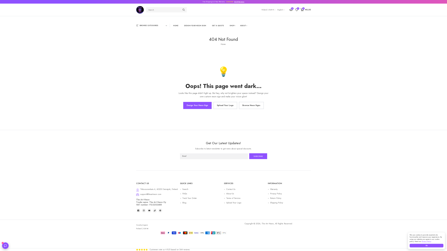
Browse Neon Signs (251, 105)
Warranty (274, 189)
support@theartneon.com (150, 194)
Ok (427, 245)
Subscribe (258, 156)
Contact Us (230, 189)
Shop (232, 26)
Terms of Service (233, 198)
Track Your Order (189, 198)
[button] (305, 10)
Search (185, 189)
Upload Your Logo (225, 105)
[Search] (184, 9)
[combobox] (166, 9)
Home (223, 44)
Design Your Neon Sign (197, 105)
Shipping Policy (276, 202)
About (243, 26)
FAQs (184, 193)
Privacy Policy (276, 193)
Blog (184, 202)
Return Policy (275, 198)
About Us (230, 193)
